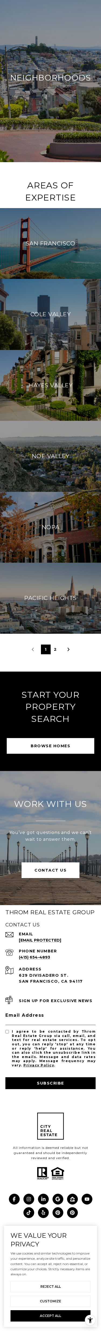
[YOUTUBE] (87, 1199)
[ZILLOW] (72, 1199)
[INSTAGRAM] (28, 1199)
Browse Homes (50, 745)
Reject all (50, 1287)
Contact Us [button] (50, 870)
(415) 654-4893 (34, 957)
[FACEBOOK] (14, 1199)
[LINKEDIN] (43, 1199)
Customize (50, 1301)
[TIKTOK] (28, 1212)
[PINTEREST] (58, 1212)
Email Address (24, 1015)
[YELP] (43, 1212)
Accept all (50, 1316)
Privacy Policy (38, 1065)
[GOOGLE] (58, 1199)
